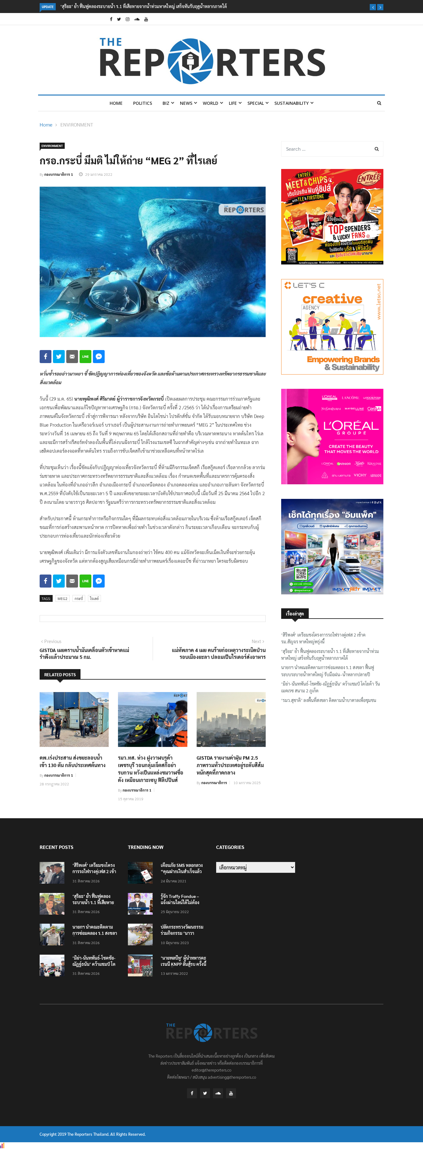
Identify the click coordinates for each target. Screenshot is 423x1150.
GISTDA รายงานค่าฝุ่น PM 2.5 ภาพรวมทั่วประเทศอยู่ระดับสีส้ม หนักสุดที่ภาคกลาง (230, 765)
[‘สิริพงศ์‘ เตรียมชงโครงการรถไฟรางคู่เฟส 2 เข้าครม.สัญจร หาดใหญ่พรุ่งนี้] (54, 874)
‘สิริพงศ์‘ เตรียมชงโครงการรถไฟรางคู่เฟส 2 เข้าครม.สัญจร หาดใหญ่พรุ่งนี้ (323, 638)
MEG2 (63, 598)
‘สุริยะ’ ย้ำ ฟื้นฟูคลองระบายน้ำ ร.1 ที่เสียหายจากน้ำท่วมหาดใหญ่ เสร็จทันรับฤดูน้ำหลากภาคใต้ (143, 6)
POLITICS (142, 103)
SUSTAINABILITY (291, 103)
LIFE (233, 103)
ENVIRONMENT (76, 124)
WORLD (210, 103)
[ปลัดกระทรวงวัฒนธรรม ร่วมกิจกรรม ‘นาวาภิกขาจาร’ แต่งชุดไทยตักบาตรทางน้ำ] (142, 936)
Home (116, 103)
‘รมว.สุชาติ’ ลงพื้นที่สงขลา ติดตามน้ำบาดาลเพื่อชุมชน (328, 700)
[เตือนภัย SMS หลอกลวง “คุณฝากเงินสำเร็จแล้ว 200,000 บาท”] (142, 874)
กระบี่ (79, 598)
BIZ (166, 103)
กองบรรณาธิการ (214, 782)
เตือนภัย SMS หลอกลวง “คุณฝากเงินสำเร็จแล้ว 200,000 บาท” (182, 871)
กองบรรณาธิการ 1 (58, 174)
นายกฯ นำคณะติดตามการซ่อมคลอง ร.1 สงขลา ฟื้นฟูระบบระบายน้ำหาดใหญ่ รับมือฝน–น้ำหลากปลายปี (327, 670)
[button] (373, 7)
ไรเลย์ (94, 598)
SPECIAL (255, 103)
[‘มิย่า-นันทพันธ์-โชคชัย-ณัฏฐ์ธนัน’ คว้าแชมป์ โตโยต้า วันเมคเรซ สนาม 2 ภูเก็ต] (54, 967)
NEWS (186, 103)
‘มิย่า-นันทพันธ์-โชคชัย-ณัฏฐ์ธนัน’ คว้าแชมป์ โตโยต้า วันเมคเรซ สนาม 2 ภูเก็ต (330, 687)
